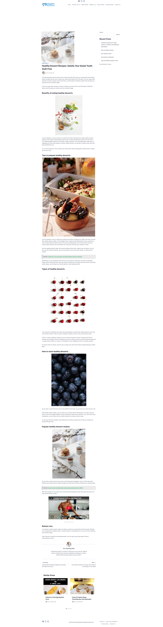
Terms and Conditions (111, 621)
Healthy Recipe (109, 4)
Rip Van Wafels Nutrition (107, 50)
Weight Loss (93, 4)
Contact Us (117, 4)
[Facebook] (79, 1)
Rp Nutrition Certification (107, 57)
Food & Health (100, 4)
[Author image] (43, 73)
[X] (81, 1)
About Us (102, 621)
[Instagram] (84, 1)
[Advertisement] (81, 17)
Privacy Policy (104, 624)
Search (101, 32)
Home (69, 4)
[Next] (92, 592)
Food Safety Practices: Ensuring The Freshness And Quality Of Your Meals (84, 564)
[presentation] (55, 586)
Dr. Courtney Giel (50, 72)
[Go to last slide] (46, 592)
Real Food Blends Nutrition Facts (109, 60)
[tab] (66, 608)
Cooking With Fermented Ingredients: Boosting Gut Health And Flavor (54, 564)
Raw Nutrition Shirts (106, 53)
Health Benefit (84, 4)
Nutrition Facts (76, 4)
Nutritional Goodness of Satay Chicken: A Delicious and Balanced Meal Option (110, 44)
